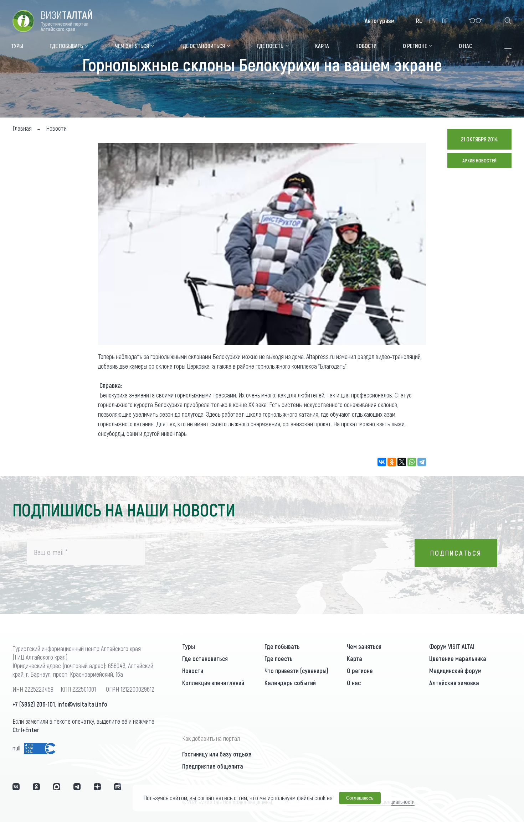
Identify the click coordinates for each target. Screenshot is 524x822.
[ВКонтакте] (381, 462)
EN (432, 21)
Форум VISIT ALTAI (451, 646)
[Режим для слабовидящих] (475, 21)
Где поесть (278, 658)
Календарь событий (290, 683)
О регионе (360, 671)
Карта (354, 658)
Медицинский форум (455, 671)
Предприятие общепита (212, 766)
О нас (354, 683)
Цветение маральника (457, 658)
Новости (192, 671)
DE (445, 21)
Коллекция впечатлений (213, 683)
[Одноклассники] (391, 462)
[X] (401, 462)
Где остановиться (205, 658)
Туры (188, 646)
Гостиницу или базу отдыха (217, 754)
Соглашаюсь (360, 798)
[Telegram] (421, 462)
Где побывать (282, 646)
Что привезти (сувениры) (296, 671)
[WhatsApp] (411, 462)
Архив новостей (479, 160)
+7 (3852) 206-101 (33, 704)
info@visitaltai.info (82, 704)
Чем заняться (364, 646)
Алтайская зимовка (454, 683)
